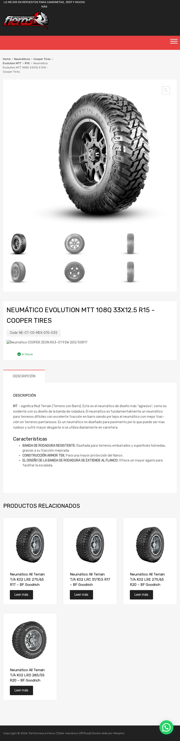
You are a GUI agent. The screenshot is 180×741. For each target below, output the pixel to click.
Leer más (21, 595)
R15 (27, 63)
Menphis (118, 733)
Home (7, 59)
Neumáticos (22, 59)
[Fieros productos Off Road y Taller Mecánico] (25, 30)
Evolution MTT (12, 63)
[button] (166, 90)
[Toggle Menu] (174, 43)
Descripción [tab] (24, 376)
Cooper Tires (42, 59)
